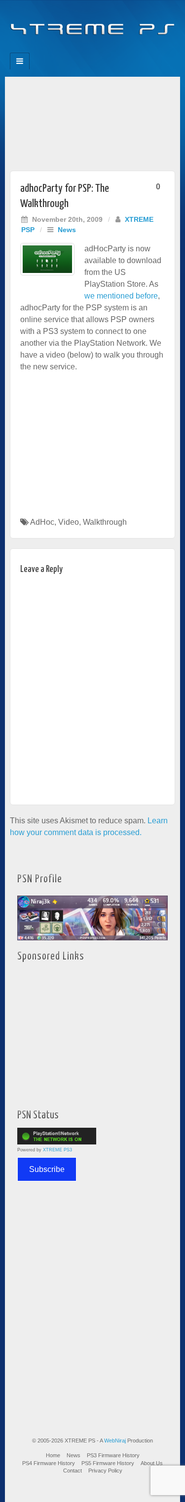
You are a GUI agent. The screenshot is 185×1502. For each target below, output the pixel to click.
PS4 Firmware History (48, 1463)
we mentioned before (121, 296)
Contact (72, 1470)
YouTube (113, 50)
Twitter (99, 50)
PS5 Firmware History (107, 1463)
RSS (126, 50)
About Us (152, 1463)
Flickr (86, 50)
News (67, 230)
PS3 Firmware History (113, 1455)
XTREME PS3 (57, 1149)
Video (68, 522)
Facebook (59, 50)
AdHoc (42, 522)
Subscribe (47, 1169)
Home (53, 1455)
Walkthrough (105, 522)
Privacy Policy (105, 1470)
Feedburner (73, 50)
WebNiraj (115, 1440)
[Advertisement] (92, 121)
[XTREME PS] (92, 23)
